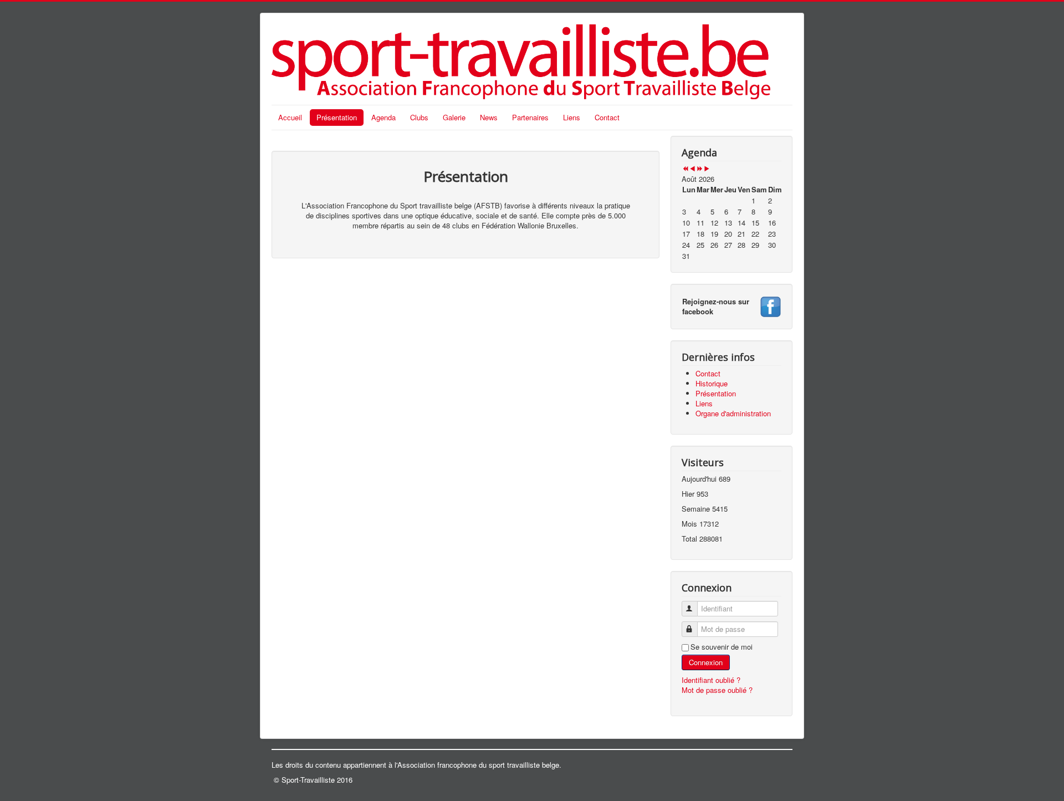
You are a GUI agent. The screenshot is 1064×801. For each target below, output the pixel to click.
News (489, 117)
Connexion (706, 662)
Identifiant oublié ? (711, 680)
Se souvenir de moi (721, 647)
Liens (571, 117)
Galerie (454, 117)
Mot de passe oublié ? (717, 690)
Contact (607, 117)
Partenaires (530, 117)
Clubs (419, 117)
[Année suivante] (699, 169)
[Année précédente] (685, 169)
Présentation (336, 117)
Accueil (290, 117)
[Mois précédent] (692, 169)
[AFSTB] (770, 305)
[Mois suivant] (706, 169)
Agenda (383, 117)
